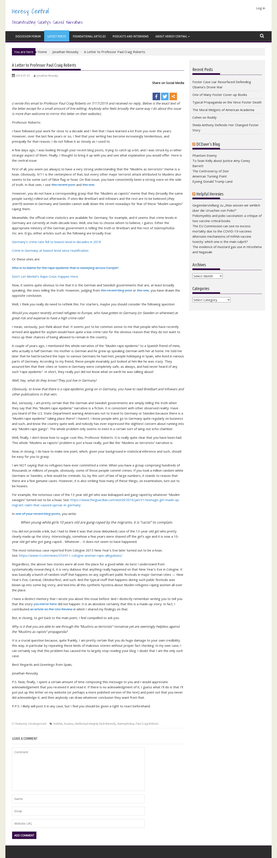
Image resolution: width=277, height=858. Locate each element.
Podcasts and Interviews (131, 36)
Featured (20, 724)
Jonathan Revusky (47, 75)
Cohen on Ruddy (204, 117)
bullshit (57, 724)
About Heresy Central (171, 36)
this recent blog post (116, 290)
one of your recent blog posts (38, 513)
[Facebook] (156, 93)
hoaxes (68, 724)
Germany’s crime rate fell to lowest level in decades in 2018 (56, 242)
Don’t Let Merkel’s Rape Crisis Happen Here (45, 276)
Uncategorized (37, 724)
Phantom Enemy (204, 155)
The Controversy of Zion (210, 171)
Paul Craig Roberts (147, 724)
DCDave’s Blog (208, 144)
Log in (260, 8)
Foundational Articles (89, 36)
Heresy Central (30, 11)
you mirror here (45, 604)
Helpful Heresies (209, 193)
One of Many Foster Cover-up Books (219, 94)
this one (88, 184)
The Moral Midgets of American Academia (223, 110)
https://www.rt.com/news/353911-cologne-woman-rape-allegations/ (70, 555)
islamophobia (125, 724)
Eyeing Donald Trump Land (212, 181)
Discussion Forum (28, 36)
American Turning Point (209, 176)
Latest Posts (56, 36)
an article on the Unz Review (51, 609)
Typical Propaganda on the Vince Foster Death (227, 102)
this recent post (63, 184)
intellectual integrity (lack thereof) (95, 724)
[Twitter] (165, 93)
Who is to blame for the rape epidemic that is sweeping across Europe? (65, 268)
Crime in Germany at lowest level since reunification (50, 250)
